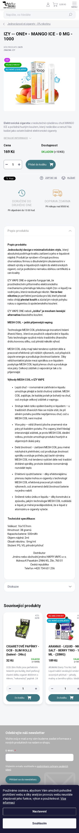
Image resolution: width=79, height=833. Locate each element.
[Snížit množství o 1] (10, 688)
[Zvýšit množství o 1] (36, 688)
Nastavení (39, 811)
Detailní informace (16, 138)
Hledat (70, 14)
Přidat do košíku (37, 164)
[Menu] (74, 4)
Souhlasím (39, 823)
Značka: (9, 50)
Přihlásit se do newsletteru (23, 779)
